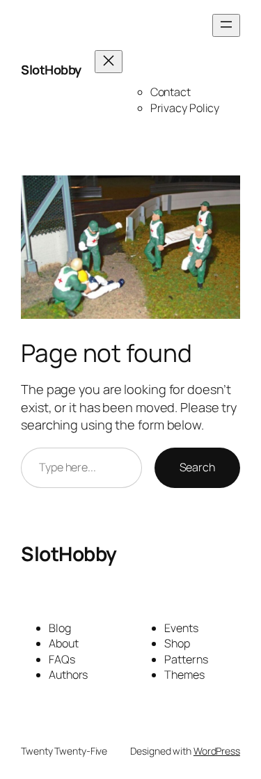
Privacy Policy (185, 108)
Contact (170, 92)
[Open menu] (226, 25)
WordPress (216, 750)
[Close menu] (108, 61)
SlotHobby (51, 69)
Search (197, 467)
